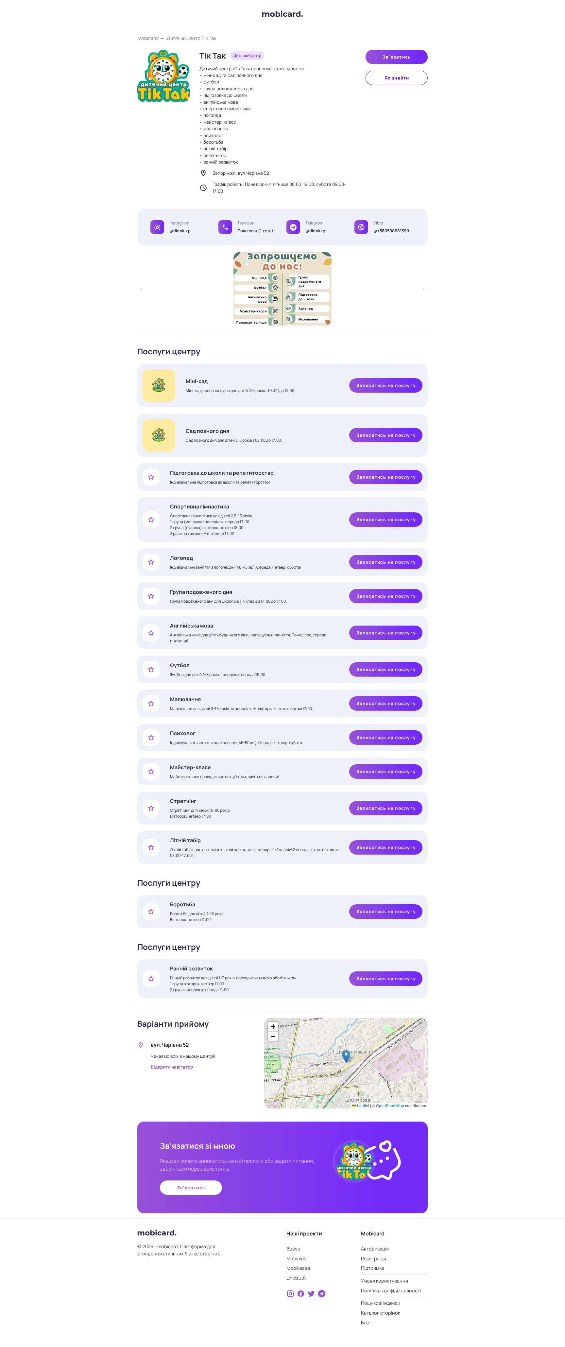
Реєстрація (373, 1258)
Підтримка (372, 1268)
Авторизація (375, 1249)
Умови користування (384, 1281)
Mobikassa (298, 1268)
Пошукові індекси (380, 1303)
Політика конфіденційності (391, 1290)
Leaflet (362, 1105)
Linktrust (296, 1278)
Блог (366, 1323)
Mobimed (296, 1258)
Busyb (293, 1249)
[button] (225, 227)
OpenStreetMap (390, 1105)
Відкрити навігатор (172, 1067)
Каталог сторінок (380, 1313)
